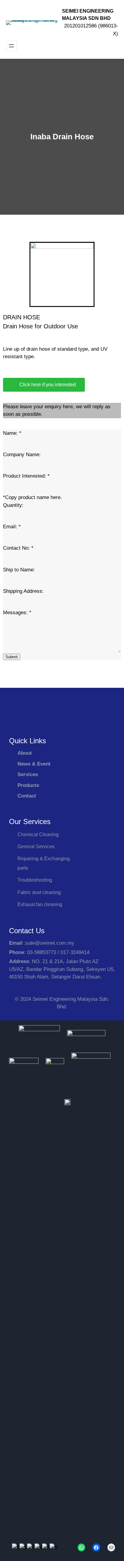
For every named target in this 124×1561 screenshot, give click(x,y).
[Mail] (111, 1547)
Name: (12, 433)
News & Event (34, 764)
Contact (26, 796)
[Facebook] (96, 1547)
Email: (12, 526)
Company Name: (22, 454)
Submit (11, 657)
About (24, 753)
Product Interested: (26, 476)
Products (28, 785)
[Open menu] (11, 45)
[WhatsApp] (81, 1547)
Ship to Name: (19, 570)
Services (27, 774)
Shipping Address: (23, 591)
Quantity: (13, 505)
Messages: (17, 612)
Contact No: (18, 548)
